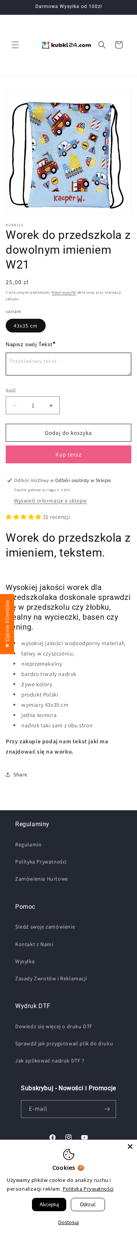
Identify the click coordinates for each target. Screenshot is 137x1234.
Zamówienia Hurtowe (41, 878)
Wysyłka (25, 961)
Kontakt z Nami (34, 944)
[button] (15, 45)
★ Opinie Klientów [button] (7, 624)
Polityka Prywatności (41, 861)
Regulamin (28, 844)
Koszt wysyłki (64, 292)
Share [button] (20, 774)
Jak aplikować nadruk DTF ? (49, 1060)
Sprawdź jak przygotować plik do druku (64, 1043)
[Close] (130, 1146)
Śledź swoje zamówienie (45, 926)
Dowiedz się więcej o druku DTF (53, 1026)
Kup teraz (68, 454)
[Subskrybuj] (107, 1109)
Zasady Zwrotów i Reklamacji (51, 978)
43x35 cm (26, 325)
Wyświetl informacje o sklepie (50, 500)
